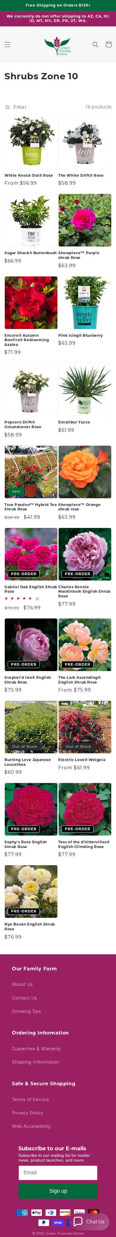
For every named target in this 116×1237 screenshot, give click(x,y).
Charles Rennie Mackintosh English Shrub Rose (84, 591)
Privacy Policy (27, 1113)
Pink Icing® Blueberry (80, 335)
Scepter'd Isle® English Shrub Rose (27, 679)
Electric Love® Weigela (81, 759)
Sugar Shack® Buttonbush (30, 253)
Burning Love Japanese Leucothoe (27, 762)
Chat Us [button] (95, 1221)
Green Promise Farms (65, 1233)
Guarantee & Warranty (36, 1048)
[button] (7, 44)
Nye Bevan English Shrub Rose (29, 926)
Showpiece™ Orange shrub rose (79, 507)
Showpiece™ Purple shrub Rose (78, 255)
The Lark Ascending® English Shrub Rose (79, 679)
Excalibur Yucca (74, 422)
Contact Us (24, 998)
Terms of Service (30, 1099)
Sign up (58, 1191)
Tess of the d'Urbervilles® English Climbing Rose (84, 844)
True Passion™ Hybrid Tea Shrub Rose (30, 507)
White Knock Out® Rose (28, 175)
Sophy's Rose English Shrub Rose (25, 844)
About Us (22, 984)
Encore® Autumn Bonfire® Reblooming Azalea (26, 340)
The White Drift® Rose (81, 175)
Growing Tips (26, 1011)
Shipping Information (35, 1062)
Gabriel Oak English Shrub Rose (30, 589)
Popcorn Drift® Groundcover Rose (23, 424)
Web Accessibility (31, 1126)
